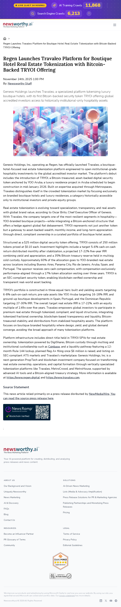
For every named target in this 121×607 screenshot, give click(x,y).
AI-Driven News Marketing (76, 486)
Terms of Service (71, 533)
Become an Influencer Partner (19, 533)
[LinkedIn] (101, 600)
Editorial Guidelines (72, 545)
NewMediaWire (99, 394)
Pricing (66, 512)
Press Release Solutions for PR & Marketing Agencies (90, 497)
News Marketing (12, 497)
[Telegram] (116, 600)
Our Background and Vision (17, 486)
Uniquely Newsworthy (15, 491)
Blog (6, 514)
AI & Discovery (11, 503)
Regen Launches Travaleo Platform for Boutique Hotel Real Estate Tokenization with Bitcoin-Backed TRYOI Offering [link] (59, 45)
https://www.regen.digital (23, 377)
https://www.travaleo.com (63, 377)
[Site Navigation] (115, 25)
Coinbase (54, 347)
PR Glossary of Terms (15, 539)
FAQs (6, 508)
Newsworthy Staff (20, 83)
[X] (106, 600)
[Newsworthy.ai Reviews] (60, 561)
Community (9, 545)
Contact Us (9, 520)
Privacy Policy (70, 539)
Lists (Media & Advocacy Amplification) (82, 491)
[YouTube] (111, 600)
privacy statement (67, 595)
